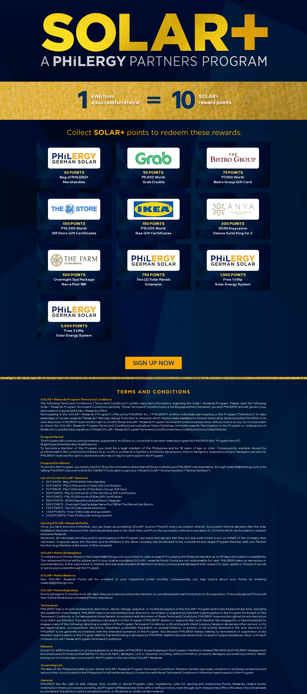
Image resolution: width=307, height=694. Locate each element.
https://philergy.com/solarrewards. (175, 425)
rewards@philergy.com (242, 467)
